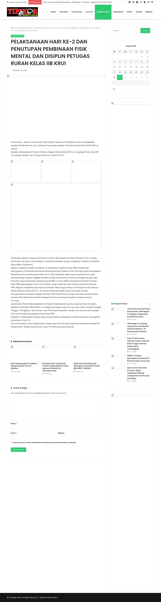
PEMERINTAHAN (103, 12)
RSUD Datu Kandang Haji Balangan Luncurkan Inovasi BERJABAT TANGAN (87, 366)
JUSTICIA (89, 12)
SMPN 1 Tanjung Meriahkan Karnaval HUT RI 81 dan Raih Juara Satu (138, 358)
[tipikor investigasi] (22, 11)
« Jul (113, 89)
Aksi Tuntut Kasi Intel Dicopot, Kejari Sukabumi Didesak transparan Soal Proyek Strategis (138, 373)
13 (131, 67)
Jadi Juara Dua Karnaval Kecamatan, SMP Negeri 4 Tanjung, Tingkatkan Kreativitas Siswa (77, 2)
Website (61, 433)
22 (142, 72)
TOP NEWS (63, 12)
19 (125, 72)
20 (131, 72)
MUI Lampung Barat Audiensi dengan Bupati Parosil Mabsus (24, 366)
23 (147, 72)
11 (119, 67)
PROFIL (129, 12)
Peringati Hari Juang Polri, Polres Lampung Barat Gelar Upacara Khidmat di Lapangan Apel (55, 367)
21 (136, 72)
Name (14, 424)
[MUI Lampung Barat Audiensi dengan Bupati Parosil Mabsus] (24, 353)
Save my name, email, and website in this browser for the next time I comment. (44, 442)
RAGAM (139, 12)
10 (114, 67)
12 (125, 67)
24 (114, 77)
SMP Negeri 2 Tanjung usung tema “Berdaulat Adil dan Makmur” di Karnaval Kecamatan (138, 327)
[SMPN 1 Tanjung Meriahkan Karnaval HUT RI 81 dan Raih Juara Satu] (118, 359)
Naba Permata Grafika (48, 597)
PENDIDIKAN (118, 12)
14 (136, 67)
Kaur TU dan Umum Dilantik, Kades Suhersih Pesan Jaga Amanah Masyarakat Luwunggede (138, 343)
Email (14, 433)
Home (53, 12)
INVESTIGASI (76, 12)
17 (114, 72)
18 (120, 72)
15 (142, 67)
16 (147, 67)
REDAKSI (149, 12)
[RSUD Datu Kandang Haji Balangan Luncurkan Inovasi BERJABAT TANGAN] (87, 353)
